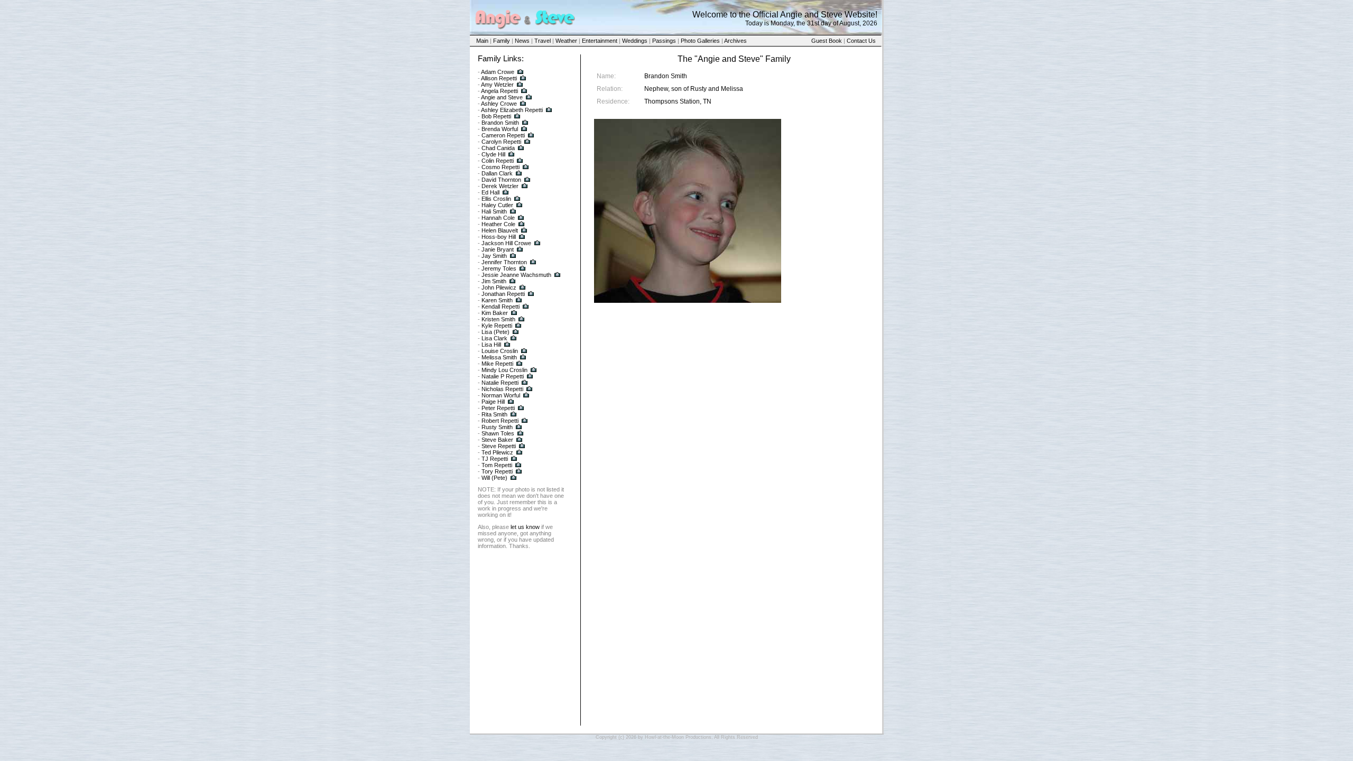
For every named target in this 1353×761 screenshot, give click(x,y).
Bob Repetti (496, 116)
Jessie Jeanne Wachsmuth (516, 275)
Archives (735, 41)
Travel (542, 41)
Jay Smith (494, 256)
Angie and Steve (502, 97)
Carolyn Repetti (501, 141)
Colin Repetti (497, 160)
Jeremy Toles (498, 268)
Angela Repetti (499, 91)
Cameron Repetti (503, 135)
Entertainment (599, 41)
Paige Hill (493, 401)
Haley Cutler (497, 205)
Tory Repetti (497, 471)
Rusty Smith (497, 427)
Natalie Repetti (499, 382)
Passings (664, 41)
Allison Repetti (499, 78)
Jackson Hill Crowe (506, 243)
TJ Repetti (494, 459)
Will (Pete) (494, 478)
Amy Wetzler (497, 84)
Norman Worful (500, 395)
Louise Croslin (499, 351)
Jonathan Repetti (503, 294)
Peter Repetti (498, 408)
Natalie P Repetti (502, 376)
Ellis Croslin (496, 199)
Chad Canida (498, 148)
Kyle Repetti (496, 325)
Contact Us (861, 41)
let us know (525, 527)
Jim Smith (493, 281)
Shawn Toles (497, 433)
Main (482, 41)
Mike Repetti (497, 363)
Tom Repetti (496, 465)
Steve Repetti (498, 446)
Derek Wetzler (499, 186)
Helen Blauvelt (499, 230)
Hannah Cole (498, 218)
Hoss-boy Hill (498, 237)
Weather (566, 41)
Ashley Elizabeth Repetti (512, 110)
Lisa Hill (491, 344)
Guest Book (826, 41)
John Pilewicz (498, 287)
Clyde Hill (493, 154)
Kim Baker (494, 313)
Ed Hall (490, 192)
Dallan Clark (497, 173)
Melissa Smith (499, 357)
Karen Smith (497, 300)
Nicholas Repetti (502, 389)
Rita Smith (494, 414)
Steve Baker (497, 440)
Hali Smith (494, 211)
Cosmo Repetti (500, 167)
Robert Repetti (499, 420)
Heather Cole (498, 224)
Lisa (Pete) (495, 332)
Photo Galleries (700, 41)
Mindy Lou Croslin (504, 370)
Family (501, 41)
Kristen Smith (498, 319)
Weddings (634, 41)
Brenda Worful (499, 129)
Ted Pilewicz (497, 452)
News (522, 41)
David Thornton (501, 180)
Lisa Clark (494, 338)
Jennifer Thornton (504, 262)
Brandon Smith (500, 122)
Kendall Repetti (500, 306)
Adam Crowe (497, 72)
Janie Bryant (497, 249)
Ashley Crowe (499, 103)
